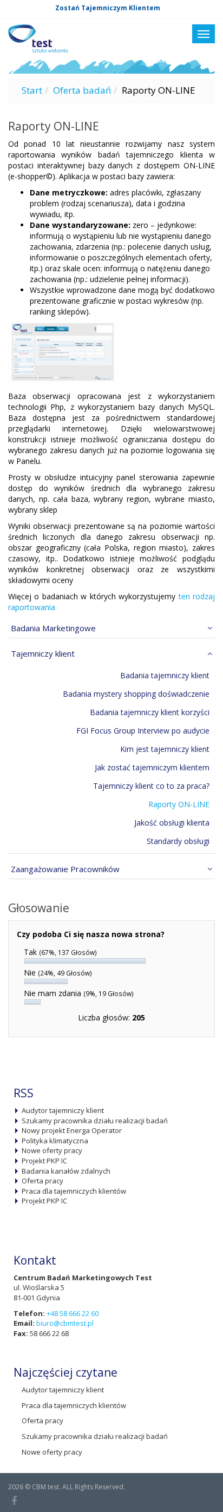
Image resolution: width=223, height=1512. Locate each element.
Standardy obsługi (178, 841)
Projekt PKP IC (44, 1161)
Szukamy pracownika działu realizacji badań (95, 1120)
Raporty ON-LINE (178, 804)
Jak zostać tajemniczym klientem (152, 767)
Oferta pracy (42, 1181)
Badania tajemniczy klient (164, 675)
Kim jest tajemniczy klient (164, 749)
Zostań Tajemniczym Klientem (107, 7)
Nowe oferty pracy (52, 1150)
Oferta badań (82, 90)
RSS (24, 1093)
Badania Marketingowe (53, 628)
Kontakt (35, 1260)
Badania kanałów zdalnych (66, 1171)
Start (32, 90)
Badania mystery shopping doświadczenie (136, 694)
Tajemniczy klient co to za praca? (151, 786)
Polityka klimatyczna (55, 1141)
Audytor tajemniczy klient (63, 1110)
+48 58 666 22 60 (73, 1313)
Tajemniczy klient (43, 653)
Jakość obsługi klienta (171, 822)
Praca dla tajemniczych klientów (74, 1191)
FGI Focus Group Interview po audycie (142, 730)
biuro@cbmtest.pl (65, 1323)
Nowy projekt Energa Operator (72, 1130)
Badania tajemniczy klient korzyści (149, 712)
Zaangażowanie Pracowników (65, 868)
